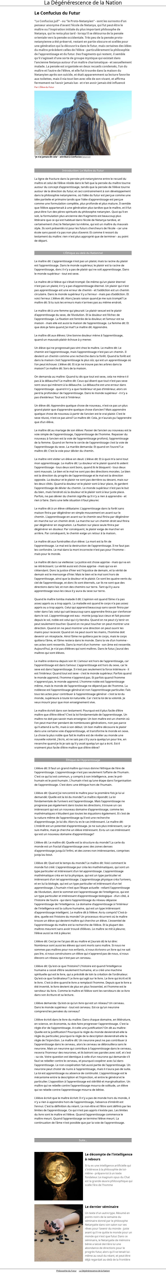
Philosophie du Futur (66, 1270)
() (86, 156)
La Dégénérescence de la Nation (94, 1270)
